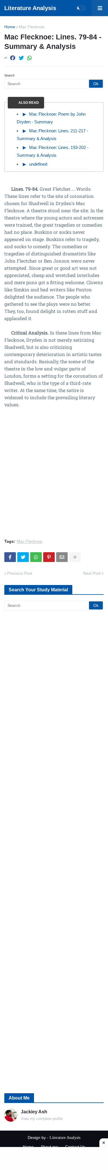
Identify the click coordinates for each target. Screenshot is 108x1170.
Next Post (92, 573)
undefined (38, 164)
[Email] (62, 557)
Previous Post (19, 573)
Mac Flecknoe (31, 27)
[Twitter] (21, 58)
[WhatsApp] (29, 58)
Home (9, 27)
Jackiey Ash (34, 1111)
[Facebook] (12, 58)
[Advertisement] (54, 477)
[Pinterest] (49, 557)
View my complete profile (42, 1119)
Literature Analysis (30, 8)
